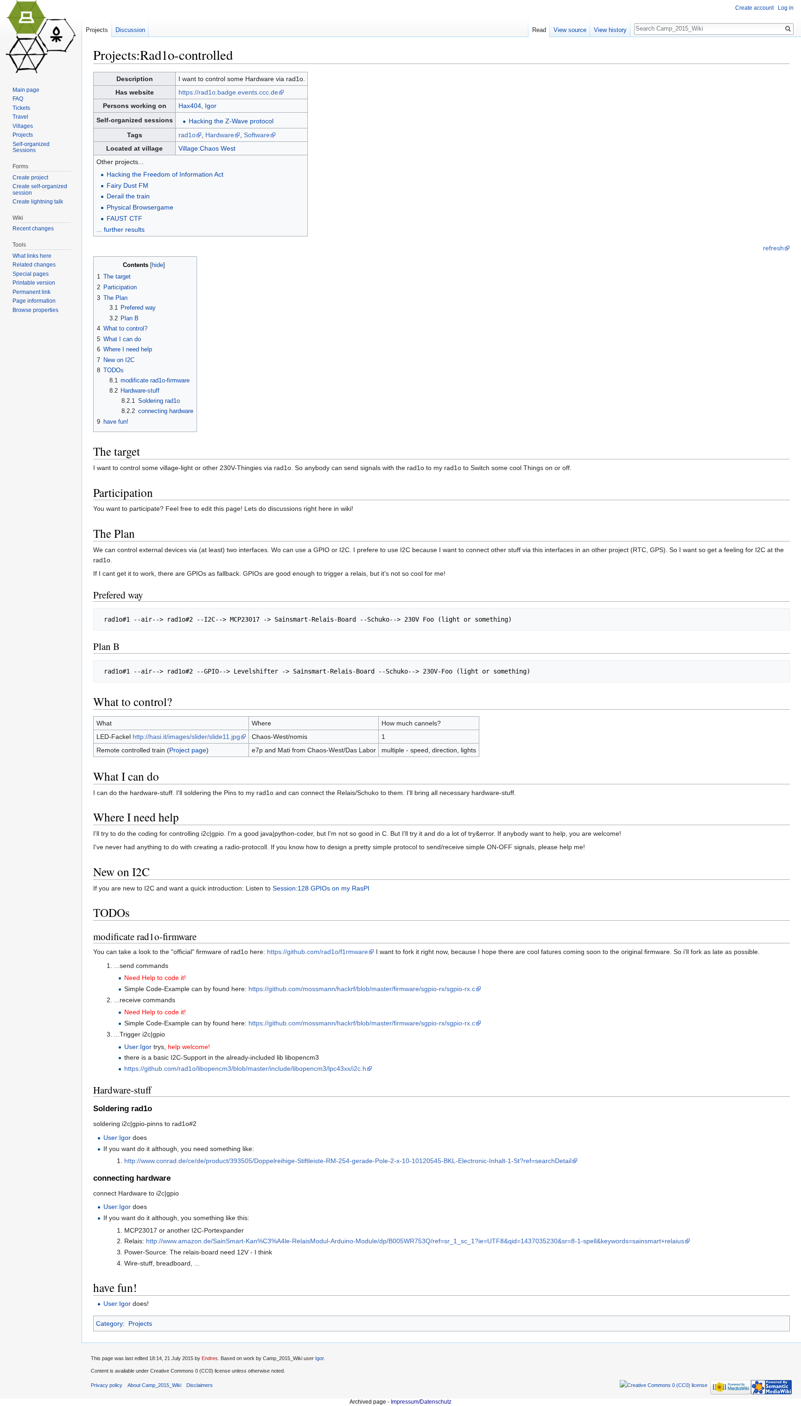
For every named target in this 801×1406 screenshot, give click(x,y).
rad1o (187, 135)
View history (610, 29)
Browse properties (35, 310)
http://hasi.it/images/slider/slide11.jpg (186, 736)
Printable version (34, 283)
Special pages (31, 274)
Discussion (130, 29)
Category (109, 1323)
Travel (20, 117)
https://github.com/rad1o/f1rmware (317, 951)
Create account (754, 8)
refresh (773, 248)
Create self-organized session (40, 189)
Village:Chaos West (206, 148)
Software (257, 135)
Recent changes (33, 228)
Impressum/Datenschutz (421, 1402)
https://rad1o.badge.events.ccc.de (228, 92)
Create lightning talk (38, 201)
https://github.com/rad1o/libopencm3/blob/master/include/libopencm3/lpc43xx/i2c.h (245, 1068)
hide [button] (157, 265)
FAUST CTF (124, 218)
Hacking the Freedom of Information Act (165, 174)
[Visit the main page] (41, 37)
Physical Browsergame (140, 207)
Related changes (34, 264)
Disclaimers (199, 1385)
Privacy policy (106, 1385)
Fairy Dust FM (127, 185)
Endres (210, 1358)
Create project (30, 177)
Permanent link (32, 292)
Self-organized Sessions (31, 147)
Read (539, 29)
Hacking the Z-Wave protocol (231, 121)
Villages (23, 126)
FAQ (18, 98)
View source (569, 29)
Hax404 (189, 105)
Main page (26, 90)
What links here (32, 256)
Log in (786, 8)
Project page (187, 750)
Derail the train (128, 196)
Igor (210, 105)
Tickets (21, 108)
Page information (34, 301)
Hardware (219, 135)
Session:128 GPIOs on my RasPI (321, 888)
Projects (140, 1323)
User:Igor (138, 1046)
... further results (120, 229)
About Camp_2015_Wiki (154, 1385)
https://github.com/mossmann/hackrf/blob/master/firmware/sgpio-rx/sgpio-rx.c (361, 988)
